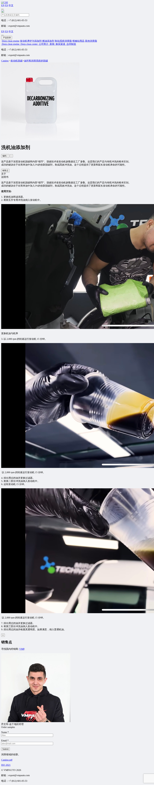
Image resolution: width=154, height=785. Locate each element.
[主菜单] (2, 9)
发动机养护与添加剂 (31, 41)
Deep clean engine (10, 41)
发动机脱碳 (17, 60)
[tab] (77, 174)
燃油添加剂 (48, 41)
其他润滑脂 (91, 41)
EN (3, 5)
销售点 (5, 170)
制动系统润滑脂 (63, 41)
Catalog (5, 60)
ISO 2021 (6, 765)
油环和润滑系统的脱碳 (36, 60)
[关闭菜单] (2, 35)
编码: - (5, 156)
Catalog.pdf (6, 760)
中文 (11, 5)
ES (6, 5)
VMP (21, 649)
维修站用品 (78, 41)
